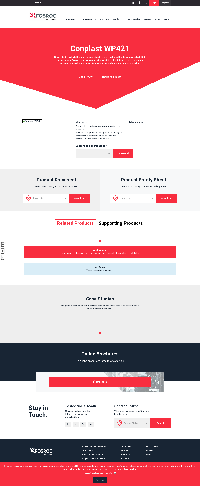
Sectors (124, 450)
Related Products (75, 223)
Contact (167, 19)
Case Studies (134, 19)
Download (123, 153)
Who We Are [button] (71, 19)
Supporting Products (121, 223)
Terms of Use (88, 450)
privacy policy (129, 469)
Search (160, 423)
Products (104, 19)
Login (154, 3)
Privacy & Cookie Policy (92, 454)
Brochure (101, 381)
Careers (147, 19)
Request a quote (112, 76)
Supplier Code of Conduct (93, 459)
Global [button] (36, 3)
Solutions (125, 454)
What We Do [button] (88, 19)
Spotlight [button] (117, 19)
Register (165, 3)
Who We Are (126, 446)
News (157, 19)
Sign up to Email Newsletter (94, 446)
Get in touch (86, 76)
